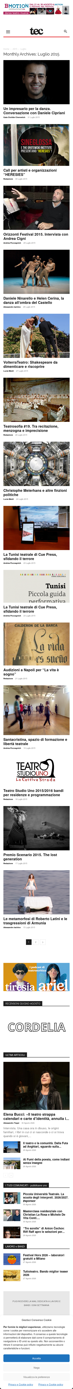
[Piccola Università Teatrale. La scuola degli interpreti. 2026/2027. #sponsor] (11, 1198)
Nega (37, 1367)
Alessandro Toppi (11, 1123)
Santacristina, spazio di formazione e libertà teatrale (35, 741)
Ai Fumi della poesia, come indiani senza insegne (46, 1161)
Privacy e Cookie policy (20, 1384)
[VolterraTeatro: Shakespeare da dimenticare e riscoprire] (36, 336)
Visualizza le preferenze (36, 1377)
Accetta (36, 1358)
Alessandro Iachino (12, 307)
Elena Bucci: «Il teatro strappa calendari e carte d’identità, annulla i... (36, 1116)
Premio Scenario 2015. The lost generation (30, 856)
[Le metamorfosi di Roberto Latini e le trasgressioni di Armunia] (36, 892)
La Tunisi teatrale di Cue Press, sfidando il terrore (30, 556)
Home (6, 49)
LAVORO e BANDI (15, 1246)
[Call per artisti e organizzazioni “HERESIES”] (36, 145)
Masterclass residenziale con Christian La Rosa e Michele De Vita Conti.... (44, 1214)
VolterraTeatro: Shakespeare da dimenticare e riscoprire (30, 364)
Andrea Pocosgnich (12, 243)
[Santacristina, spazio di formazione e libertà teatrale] (36, 710)
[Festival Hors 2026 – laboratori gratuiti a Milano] (11, 1259)
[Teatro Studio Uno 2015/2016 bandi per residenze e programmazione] (36, 770)
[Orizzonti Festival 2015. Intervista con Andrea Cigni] (36, 208)
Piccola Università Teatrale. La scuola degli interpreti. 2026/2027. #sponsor (45, 1197)
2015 (15, 49)
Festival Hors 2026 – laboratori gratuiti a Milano (43, 1256)
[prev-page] (5, 1175)
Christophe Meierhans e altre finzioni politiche (35, 492)
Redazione (8, 179)
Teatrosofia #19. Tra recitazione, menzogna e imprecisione (30, 428)
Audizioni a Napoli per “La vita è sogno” (31, 672)
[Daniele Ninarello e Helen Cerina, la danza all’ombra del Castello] (36, 272)
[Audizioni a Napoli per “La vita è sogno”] (36, 644)
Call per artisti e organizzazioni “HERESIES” (30, 172)
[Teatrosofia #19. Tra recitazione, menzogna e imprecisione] (36, 400)
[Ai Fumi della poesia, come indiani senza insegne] (11, 1163)
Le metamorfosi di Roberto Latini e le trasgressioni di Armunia (35, 920)
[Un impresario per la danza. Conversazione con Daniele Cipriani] (36, 82)
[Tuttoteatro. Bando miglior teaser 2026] (11, 1275)
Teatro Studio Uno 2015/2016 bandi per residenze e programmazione (33, 792)
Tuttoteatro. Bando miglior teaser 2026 (45, 1273)
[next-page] (43, 942)
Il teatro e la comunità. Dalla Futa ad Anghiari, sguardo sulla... (45, 1144)
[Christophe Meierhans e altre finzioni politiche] (36, 464)
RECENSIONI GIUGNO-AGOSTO (22, 1003)
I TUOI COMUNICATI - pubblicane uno (26, 1185)
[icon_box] (36, 1312)
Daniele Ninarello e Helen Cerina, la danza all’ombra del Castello (33, 300)
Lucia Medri (8, 371)
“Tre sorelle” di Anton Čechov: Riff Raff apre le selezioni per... (44, 1230)
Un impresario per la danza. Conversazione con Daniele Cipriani (34, 110)
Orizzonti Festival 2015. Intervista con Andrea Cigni (35, 236)
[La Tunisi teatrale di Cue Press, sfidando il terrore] (36, 528)
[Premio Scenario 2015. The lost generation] (36, 828)
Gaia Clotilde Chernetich (14, 117)
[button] (65, 31)
